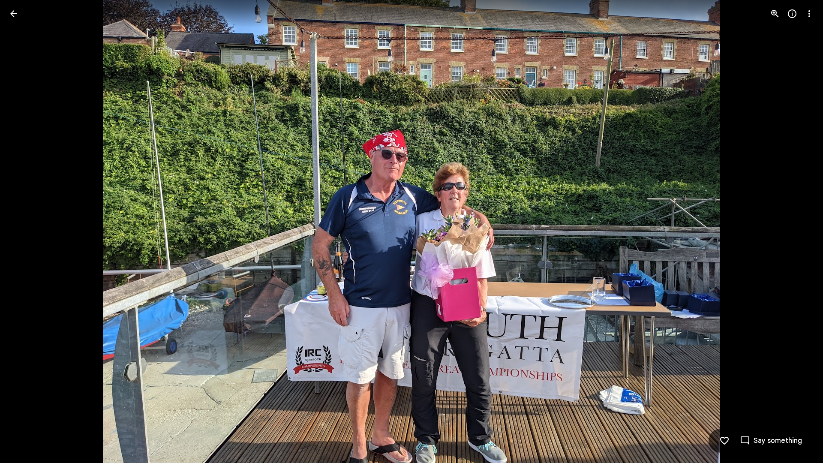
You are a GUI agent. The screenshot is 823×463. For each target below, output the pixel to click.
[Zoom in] (775, 13)
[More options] (809, 13)
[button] (24, 231)
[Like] (724, 441)
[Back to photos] (13, 13)
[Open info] (792, 13)
